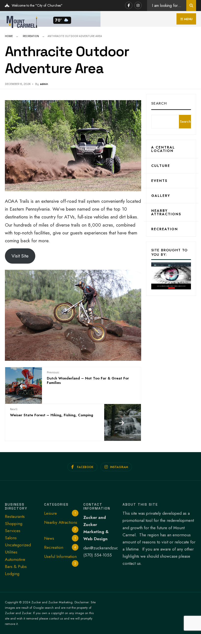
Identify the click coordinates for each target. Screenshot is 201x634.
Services (12, 531)
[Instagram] (138, 5)
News (49, 538)
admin (44, 84)
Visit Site (20, 256)
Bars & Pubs (16, 566)
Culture (160, 165)
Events (159, 180)
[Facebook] (128, 5)
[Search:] (191, 5)
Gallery (160, 195)
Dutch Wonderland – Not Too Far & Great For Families (88, 378)
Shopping (13, 523)
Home (9, 36)
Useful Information (60, 556)
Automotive (15, 559)
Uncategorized (18, 545)
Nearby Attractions (166, 212)
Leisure (50, 513)
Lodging (12, 574)
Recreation (31, 36)
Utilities (11, 552)
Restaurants (15, 516)
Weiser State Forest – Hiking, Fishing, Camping (51, 412)
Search (159, 103)
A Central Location (163, 149)
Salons (11, 538)
